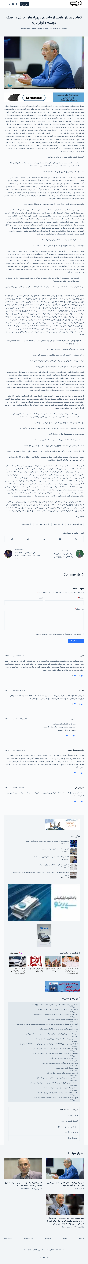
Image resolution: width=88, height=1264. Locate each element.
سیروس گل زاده (77, 787)
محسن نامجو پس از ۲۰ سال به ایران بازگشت (63, 1058)
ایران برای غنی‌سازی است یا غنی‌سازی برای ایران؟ (62, 1019)
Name (81, 598)
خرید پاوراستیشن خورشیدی (68, 1126)
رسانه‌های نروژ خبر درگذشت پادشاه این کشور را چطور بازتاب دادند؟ (56, 1039)
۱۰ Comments (67, 1227)
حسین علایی (58, 524)
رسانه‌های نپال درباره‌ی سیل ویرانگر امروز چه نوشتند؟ (60, 1087)
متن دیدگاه (79, 609)
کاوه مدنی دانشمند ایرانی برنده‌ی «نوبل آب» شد (62, 1073)
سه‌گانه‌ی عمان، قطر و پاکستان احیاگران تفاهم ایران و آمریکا (58, 1092)
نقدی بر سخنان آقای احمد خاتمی (67, 1068)
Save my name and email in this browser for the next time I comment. (58, 634)
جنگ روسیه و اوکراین (74, 524)
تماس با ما (48, 1239)
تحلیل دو (45, 28)
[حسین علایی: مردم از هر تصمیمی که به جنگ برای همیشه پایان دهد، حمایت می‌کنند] (23, 1168)
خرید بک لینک (72, 1138)
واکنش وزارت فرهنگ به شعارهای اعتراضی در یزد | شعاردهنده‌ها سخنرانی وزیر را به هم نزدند (47, 1024)
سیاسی (34, 28)
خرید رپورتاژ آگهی (71, 1132)
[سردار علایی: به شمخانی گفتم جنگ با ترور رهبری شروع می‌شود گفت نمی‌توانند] (65, 1168)
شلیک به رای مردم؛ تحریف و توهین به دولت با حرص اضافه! (58, 1009)
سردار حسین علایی (42, 524)
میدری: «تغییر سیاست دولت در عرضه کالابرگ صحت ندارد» (58, 1029)
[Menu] (7, 4)
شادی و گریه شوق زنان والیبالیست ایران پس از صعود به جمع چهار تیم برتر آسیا (52, 1034)
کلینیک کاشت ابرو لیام (70, 1121)
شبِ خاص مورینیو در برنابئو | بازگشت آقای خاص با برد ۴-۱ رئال (57, 1078)
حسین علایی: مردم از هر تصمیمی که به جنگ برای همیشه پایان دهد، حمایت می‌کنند (23, 1184)
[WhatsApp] (28, 539)
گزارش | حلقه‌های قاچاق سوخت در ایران (55, 849)
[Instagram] (13, 4)
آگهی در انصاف (28, 1239)
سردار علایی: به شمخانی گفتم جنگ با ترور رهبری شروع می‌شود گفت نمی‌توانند (65, 1184)
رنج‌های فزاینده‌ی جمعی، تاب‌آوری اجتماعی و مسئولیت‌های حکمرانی (55, 1048)
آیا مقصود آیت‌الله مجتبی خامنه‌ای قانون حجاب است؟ (51, 857)
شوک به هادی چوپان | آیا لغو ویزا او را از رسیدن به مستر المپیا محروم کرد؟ (53, 1083)
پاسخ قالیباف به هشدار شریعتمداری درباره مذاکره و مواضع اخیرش (56, 1097)
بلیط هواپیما (73, 1115)
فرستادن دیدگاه (75, 640)
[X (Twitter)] (16, 4)
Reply (7, 656)
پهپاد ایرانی (26, 524)
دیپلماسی (39, 28)
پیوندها (65, 1239)
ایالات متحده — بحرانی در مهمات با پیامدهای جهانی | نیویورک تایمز (55, 1014)
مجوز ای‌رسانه (8, 1239)
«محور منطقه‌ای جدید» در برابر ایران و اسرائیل (53, 864)
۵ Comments (25, 28)
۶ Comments (24, 1189)
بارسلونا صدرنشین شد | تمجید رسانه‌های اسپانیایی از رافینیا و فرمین (55, 1053)
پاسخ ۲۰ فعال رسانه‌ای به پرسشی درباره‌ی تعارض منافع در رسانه (47, 841)
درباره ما (81, 1239)
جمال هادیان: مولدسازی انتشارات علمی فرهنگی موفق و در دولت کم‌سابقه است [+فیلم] (49, 1043)
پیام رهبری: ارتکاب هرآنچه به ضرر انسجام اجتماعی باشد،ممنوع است (55, 1004)
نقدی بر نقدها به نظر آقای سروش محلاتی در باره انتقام (59, 1063)
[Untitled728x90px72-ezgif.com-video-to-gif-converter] (44, 97)
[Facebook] (76, 539)
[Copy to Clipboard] (12, 539)
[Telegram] (9, 4)
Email (40, 598)
